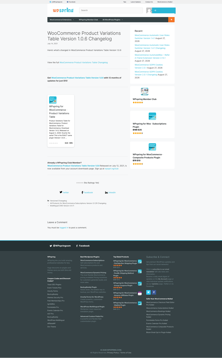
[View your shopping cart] (171, 19)
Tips (124, 2)
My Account (162, 279)
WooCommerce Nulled (164, 2)
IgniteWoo (51, 304)
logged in (64, 227)
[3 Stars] (79, 182)
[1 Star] (77, 182)
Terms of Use (125, 353)
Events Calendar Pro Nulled (156, 323)
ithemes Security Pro (55, 297)
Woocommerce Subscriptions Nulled (160, 308)
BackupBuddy (52, 294)
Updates (155, 284)
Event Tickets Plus (54, 288)
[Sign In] (147, 10)
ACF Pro (50, 314)
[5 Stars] (82, 182)
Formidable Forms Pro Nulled (157, 320)
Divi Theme (51, 327)
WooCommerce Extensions (60, 20)
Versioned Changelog (58, 201)
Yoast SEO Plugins (54, 284)
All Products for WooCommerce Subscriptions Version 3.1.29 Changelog (78, 203)
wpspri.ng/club (112, 168)
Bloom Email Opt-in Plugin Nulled (158, 332)
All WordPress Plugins (111, 20)
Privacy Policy (113, 353)
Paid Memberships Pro (55, 301)
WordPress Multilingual (55, 320)
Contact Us (149, 2)
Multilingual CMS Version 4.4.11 (62, 206)
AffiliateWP (51, 323)
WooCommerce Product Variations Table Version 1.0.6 (77, 78)
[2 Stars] (78, 182)
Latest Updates (136, 2)
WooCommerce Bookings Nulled (158, 311)
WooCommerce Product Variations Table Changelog (84, 62)
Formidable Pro (53, 307)
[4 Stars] (81, 182)
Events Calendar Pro (55, 310)
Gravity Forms (52, 291)
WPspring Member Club (88, 20)
